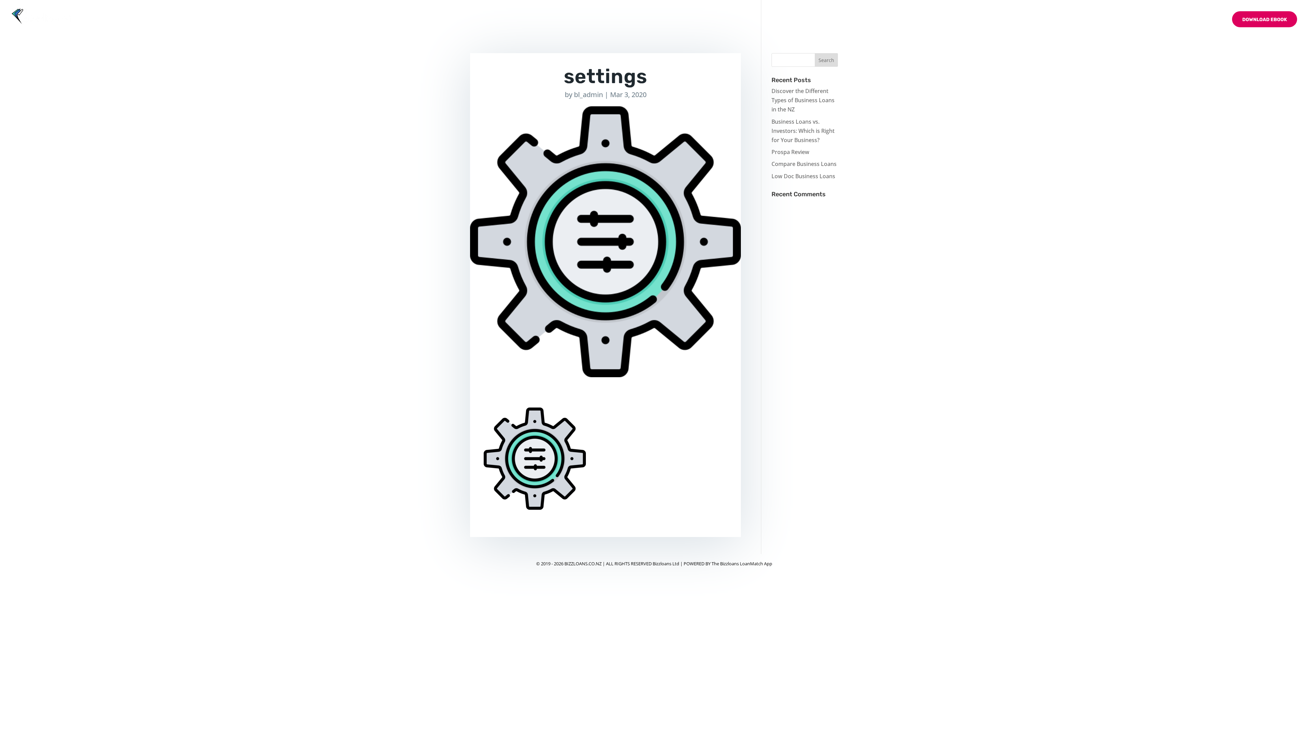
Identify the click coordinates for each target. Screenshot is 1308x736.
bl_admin (588, 94)
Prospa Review (790, 152)
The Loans (1142, 19)
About (1111, 19)
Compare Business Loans (804, 164)
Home (1087, 19)
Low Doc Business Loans (803, 176)
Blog (1177, 19)
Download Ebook (1264, 19)
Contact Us (1208, 19)
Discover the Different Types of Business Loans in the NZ (803, 100)
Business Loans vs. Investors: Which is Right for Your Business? (803, 131)
